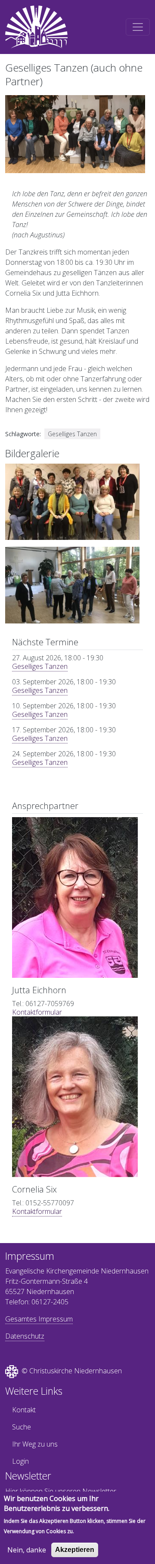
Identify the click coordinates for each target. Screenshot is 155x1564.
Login (20, 1461)
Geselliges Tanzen (40, 666)
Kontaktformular (37, 1012)
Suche (21, 1427)
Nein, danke (26, 1550)
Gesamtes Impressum (39, 1319)
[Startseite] (36, 27)
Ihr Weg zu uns (35, 1444)
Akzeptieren (74, 1549)
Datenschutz (24, 1336)
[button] (72, 504)
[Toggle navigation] (138, 27)
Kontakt (24, 1409)
